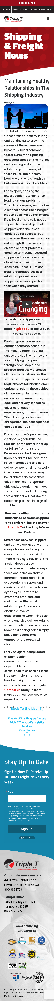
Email (11, 792)
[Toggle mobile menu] (48, 18)
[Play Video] (27, 304)
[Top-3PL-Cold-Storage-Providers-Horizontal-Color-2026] (12, 940)
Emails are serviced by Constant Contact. (24, 819)
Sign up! (27, 829)
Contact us (12, 690)
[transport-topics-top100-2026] (12, 964)
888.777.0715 (13, 911)
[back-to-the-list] (27, 707)
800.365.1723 (27, 3)
